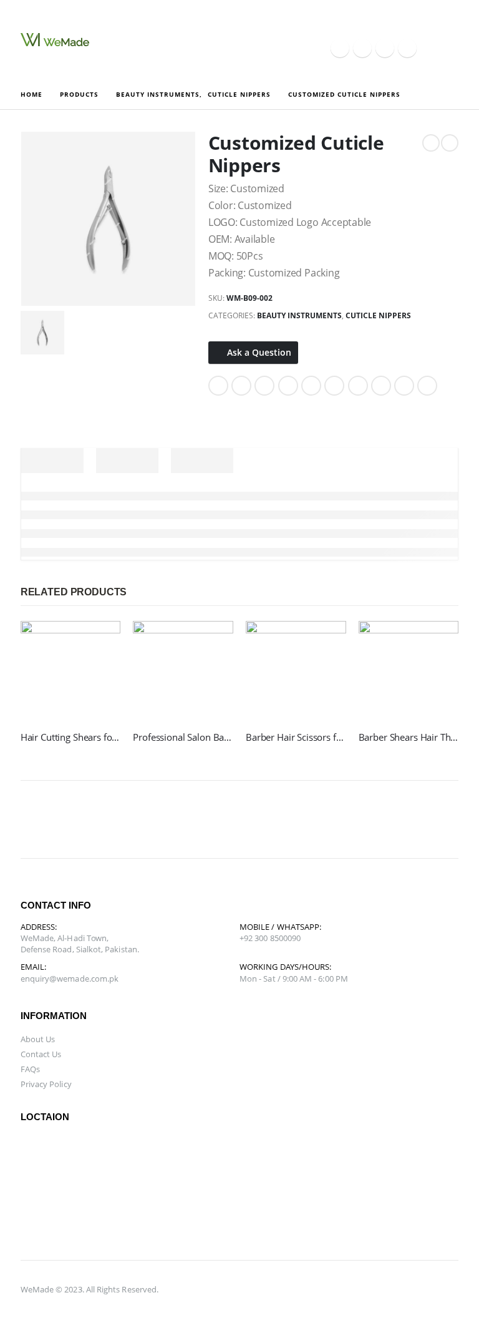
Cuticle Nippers (378, 315)
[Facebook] (340, 48)
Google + (288, 386)
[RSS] (384, 48)
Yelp (453, 819)
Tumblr (404, 386)
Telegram (423, 819)
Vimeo (393, 819)
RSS (94, 819)
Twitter (241, 386)
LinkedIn (264, 386)
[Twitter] (362, 48)
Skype (213, 819)
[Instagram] (407, 48)
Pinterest (311, 386)
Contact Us (41, 1054)
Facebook (218, 386)
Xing (381, 386)
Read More (100, 641)
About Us (38, 1039)
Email (334, 386)
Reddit (427, 386)
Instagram (184, 819)
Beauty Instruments (299, 315)
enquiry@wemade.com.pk (70, 978)
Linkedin (243, 819)
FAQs (30, 1069)
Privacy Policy (46, 1084)
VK (358, 386)
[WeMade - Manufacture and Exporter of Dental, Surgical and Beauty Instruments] (55, 40)
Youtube (154, 819)
